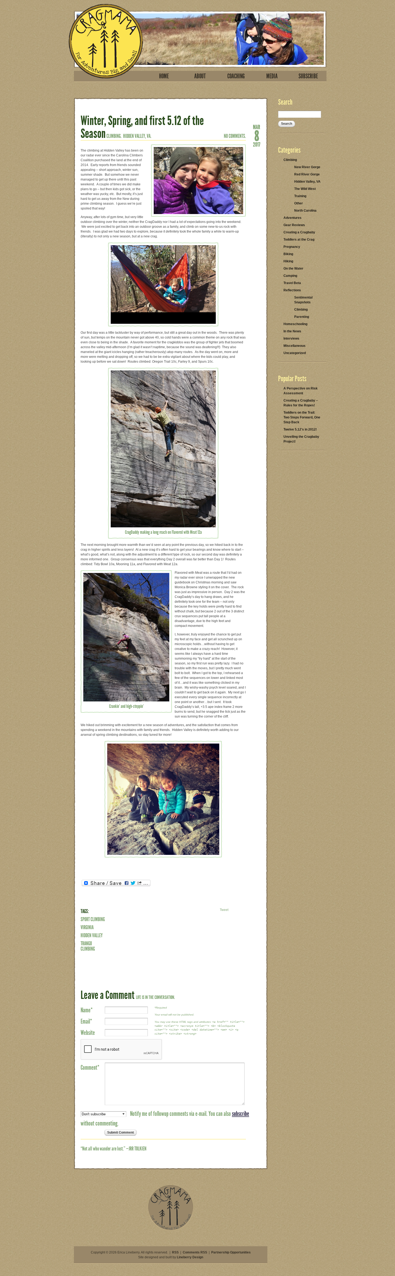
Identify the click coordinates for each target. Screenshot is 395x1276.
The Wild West (305, 189)
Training (300, 196)
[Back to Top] (170, 1229)
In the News (292, 331)
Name (87, 1010)
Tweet (224, 910)
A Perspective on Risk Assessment (300, 391)
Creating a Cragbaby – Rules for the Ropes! (300, 403)
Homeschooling (295, 324)
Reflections (292, 290)
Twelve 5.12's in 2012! (300, 429)
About (200, 76)
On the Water (293, 268)
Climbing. (113, 136)
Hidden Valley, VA (307, 181)
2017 (256, 144)
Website (88, 1032)
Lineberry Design (190, 1257)
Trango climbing (88, 946)
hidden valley (92, 935)
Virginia (87, 927)
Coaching (236, 76)
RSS (175, 1252)
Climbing (290, 160)
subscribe (240, 1113)
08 (256, 135)
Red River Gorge (307, 174)
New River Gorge (307, 167)
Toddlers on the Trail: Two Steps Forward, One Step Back (301, 417)
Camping (290, 276)
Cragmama (106, 41)
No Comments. (235, 136)
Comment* (90, 1067)
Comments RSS (195, 1252)
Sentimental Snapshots (303, 300)
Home (164, 76)
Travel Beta (292, 283)
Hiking (288, 261)
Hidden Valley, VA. (137, 136)
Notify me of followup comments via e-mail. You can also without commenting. (165, 1118)
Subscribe (308, 76)
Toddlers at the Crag (298, 239)
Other (298, 203)
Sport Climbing (93, 919)
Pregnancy (291, 247)
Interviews (291, 338)
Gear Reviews (294, 225)
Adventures (292, 218)
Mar (256, 126)
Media (272, 76)
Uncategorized (294, 353)
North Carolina (305, 210)
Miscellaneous (294, 346)
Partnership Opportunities (231, 1252)
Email (86, 1021)
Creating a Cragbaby (299, 232)
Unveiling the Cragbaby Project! (301, 439)
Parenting (301, 317)
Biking (288, 254)
